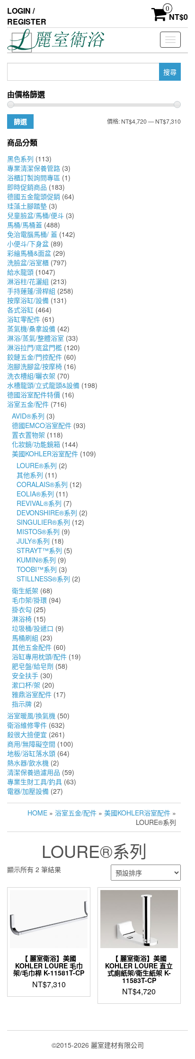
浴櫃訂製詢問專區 (33, 177)
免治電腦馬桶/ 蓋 (32, 234)
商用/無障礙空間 (31, 743)
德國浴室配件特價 (33, 394)
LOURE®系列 (37, 465)
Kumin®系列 (36, 559)
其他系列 (30, 474)
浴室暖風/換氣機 (31, 715)
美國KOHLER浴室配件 (45, 453)
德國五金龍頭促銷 (33, 196)
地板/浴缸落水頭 (31, 753)
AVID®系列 (28, 415)
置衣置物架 (28, 434)
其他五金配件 (32, 647)
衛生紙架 (25, 590)
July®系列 (33, 541)
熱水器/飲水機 (28, 762)
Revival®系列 (39, 503)
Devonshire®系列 (47, 512)
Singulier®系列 (43, 522)
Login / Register (26, 16)
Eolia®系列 (35, 493)
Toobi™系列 (37, 569)
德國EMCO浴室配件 (41, 425)
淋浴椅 (22, 618)
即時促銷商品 (27, 187)
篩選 (20, 121)
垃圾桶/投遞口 (32, 628)
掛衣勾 (22, 609)
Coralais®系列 (42, 484)
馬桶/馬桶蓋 (24, 224)
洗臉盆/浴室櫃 (28, 262)
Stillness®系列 (43, 578)
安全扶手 (25, 675)
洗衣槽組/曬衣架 (31, 375)
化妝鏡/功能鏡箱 (36, 444)
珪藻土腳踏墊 (27, 205)
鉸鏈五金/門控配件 (34, 356)
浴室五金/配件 (28, 404)
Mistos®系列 (38, 531)
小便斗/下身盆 (28, 243)
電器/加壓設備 (28, 791)
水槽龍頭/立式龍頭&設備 (43, 385)
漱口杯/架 (26, 684)
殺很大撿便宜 (27, 734)
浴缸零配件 (23, 319)
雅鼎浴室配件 (32, 694)
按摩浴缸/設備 (28, 300)
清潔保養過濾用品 (33, 772)
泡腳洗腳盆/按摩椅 (34, 366)
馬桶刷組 (25, 637)
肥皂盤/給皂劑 (32, 666)
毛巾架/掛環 (29, 600)
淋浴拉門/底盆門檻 (34, 347)
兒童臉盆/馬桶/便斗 (35, 215)
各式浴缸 (20, 309)
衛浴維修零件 (27, 725)
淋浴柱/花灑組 (28, 281)
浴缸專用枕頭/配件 (39, 656)
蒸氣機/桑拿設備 (31, 328)
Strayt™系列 (39, 550)
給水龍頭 (20, 272)
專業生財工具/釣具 (34, 781)
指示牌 (22, 703)
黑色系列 (20, 158)
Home (37, 812)
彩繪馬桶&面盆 (29, 253)
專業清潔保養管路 (33, 168)
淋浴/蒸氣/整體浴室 (35, 338)
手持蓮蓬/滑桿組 (31, 290)
